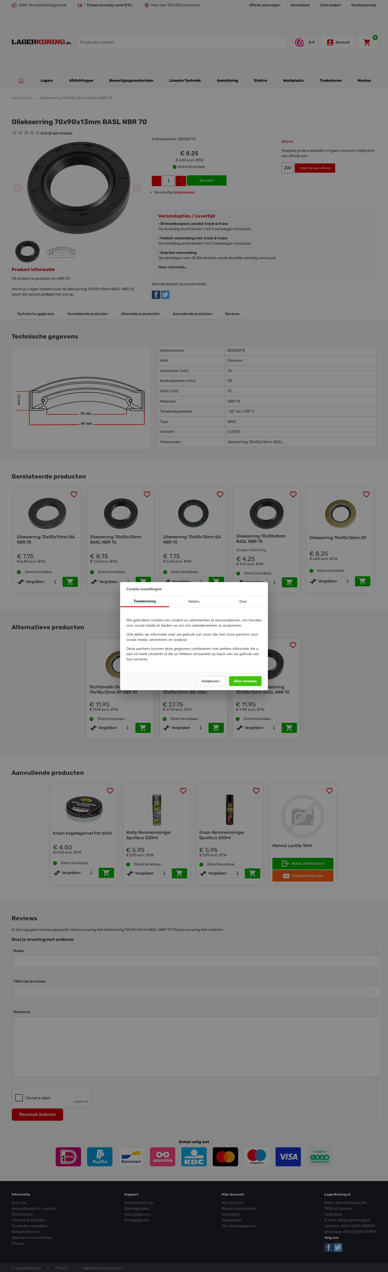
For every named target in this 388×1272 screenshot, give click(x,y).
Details (194, 601)
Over (243, 601)
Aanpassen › (211, 681)
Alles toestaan (245, 681)
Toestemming (145, 601)
